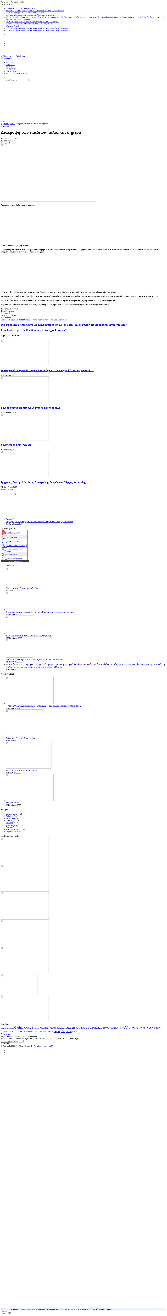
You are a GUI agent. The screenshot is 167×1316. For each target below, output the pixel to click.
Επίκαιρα (9, 823)
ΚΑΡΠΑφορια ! (12, 802)
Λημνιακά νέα (144, 1027)
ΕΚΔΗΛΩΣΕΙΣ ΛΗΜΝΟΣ (73, 1027)
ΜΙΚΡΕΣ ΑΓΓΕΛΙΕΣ (14, 829)
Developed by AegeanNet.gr (45, 1046)
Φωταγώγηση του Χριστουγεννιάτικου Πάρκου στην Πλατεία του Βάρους (35, 11)
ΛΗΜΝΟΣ (10, 65)
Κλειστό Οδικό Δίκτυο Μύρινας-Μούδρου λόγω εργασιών (29, 24)
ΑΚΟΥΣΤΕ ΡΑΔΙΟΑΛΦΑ (16, 73)
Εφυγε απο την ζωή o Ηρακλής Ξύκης (20, 8)
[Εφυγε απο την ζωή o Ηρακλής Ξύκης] (19, 586)
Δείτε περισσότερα (8, 315)
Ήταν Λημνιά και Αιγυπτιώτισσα (21, 770)
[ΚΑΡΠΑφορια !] (30, 800)
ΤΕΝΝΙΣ (50, 1031)
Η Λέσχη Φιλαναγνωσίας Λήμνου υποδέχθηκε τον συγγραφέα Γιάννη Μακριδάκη (38, 28)
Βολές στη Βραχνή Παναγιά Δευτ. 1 (22, 738)
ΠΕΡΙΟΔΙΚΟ (11, 69)
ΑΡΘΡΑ (9, 67)
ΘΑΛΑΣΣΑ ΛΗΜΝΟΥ (117, 1028)
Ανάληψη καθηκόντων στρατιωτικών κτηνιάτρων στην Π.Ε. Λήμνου (32, 22)
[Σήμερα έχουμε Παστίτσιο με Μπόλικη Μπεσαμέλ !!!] (25, 403)
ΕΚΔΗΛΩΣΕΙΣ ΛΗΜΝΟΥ (98, 1028)
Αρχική (4, 124)
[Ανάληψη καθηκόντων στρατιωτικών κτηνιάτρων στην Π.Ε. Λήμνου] (25, 973)
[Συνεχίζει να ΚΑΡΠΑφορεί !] (25, 440)
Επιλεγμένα (10, 825)
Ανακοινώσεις (11, 818)
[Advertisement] (83, 102)
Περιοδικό (11, 124)
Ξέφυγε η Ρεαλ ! (12, 26)
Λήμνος (9, 827)
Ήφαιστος (36, 1028)
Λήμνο (98, 1309)
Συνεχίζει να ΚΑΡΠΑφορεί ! (16, 444)
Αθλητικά (9, 816)
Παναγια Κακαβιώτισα (39, 1031)
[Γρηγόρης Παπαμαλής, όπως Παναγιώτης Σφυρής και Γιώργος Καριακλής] (25, 477)
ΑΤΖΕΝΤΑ (55, 1028)
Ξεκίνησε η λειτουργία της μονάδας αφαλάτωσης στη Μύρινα (30, 15)
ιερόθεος (74, 1031)
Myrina (18, 1027)
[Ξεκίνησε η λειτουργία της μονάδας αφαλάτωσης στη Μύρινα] (19, 657)
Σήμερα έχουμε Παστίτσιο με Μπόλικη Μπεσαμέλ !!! (31, 407)
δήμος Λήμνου (63, 1031)
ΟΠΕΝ (156, 1028)
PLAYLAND (28, 1028)
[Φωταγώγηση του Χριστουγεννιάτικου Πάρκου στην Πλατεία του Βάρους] (19, 609)
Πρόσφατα (10, 565)
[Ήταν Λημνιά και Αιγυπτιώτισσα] (28, 768)
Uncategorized (11, 814)
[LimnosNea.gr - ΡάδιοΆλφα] (13, 56)
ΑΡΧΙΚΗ (9, 62)
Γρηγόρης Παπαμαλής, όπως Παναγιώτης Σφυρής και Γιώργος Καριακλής (43, 482)
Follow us (5, 1034)
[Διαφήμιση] (6, 58)
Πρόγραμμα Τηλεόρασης (15, 561)
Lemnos (3, 1028)
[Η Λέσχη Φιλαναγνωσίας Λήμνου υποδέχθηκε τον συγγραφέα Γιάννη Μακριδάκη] (25, 365)
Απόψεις (9, 820)
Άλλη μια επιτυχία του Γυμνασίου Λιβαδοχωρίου (25, 13)
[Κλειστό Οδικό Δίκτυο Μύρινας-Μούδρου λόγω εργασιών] (19, 994)
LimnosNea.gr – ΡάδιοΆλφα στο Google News (41, 1309)
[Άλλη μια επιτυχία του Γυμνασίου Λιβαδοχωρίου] (19, 633)
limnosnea (10, 1028)
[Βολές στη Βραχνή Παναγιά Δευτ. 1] (25, 736)
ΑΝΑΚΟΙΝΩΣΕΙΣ (13, 71)
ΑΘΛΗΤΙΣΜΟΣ (46, 1028)
